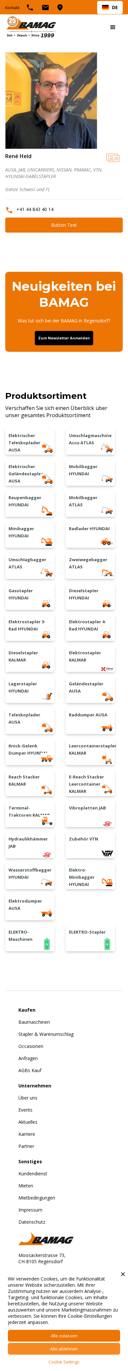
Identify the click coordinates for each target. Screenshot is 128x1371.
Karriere (26, 1134)
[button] (113, 27)
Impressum (30, 1210)
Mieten (25, 1185)
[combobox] (110, 7)
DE (115, 7)
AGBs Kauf (29, 1070)
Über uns (27, 1098)
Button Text (64, 225)
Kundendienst (32, 1173)
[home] (31, 27)
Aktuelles (27, 1122)
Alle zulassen (64, 1336)
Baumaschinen (34, 1022)
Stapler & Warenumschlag (46, 1034)
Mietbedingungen (36, 1197)
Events (25, 1110)
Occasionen (30, 1046)
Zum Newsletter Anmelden (64, 337)
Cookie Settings (64, 1362)
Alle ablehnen (64, 1349)
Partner (26, 1146)
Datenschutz (31, 1222)
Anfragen (28, 1058)
